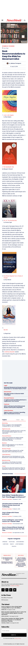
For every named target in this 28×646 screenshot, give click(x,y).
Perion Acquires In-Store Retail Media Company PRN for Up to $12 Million (12, 425)
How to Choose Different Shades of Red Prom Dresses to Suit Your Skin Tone (13, 528)
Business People (6, 448)
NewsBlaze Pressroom (6, 597)
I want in (13, 634)
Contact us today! (14, 585)
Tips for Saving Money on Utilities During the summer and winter (21, 564)
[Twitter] (6, 589)
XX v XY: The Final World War (10, 220)
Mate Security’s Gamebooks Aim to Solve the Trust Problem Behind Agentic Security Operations (14, 432)
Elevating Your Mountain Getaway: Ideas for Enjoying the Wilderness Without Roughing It (13, 468)
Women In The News (8, 46)
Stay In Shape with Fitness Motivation (10, 513)
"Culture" (18, 419)
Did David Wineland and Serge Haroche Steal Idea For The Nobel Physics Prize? (15, 388)
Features (6, 404)
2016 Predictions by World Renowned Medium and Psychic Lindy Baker (14, 406)
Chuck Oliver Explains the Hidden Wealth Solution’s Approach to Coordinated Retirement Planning (12, 439)
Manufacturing (6, 460)
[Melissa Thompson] (8, 63)
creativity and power (9, 352)
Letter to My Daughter (9, 115)
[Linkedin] (10, 589)
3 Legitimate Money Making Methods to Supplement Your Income (15, 400)
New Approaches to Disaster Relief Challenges (14, 394)
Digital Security (6, 428)
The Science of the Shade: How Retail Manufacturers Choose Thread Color (12, 462)
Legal (5, 385)
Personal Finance (9, 398)
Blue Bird (6, 329)
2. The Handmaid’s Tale (8, 167)
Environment (7, 391)
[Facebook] (3, 589)
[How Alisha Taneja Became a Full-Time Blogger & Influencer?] (14, 484)
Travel (3, 466)
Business (4, 442)
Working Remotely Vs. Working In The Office (7, 562)
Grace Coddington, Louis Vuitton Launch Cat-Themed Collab (12, 520)
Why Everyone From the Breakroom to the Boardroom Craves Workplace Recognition (13, 457)
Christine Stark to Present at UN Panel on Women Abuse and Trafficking (12, 505)
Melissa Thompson (16, 63)
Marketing (5, 423)
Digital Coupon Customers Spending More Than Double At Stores (14, 413)
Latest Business (8, 410)
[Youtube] (14, 589)
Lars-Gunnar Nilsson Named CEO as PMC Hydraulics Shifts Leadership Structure (12, 451)
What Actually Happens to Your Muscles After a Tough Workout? (12, 445)
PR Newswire (4, 600)
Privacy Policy (18, 638)
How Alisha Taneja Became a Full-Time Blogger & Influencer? (13, 496)
